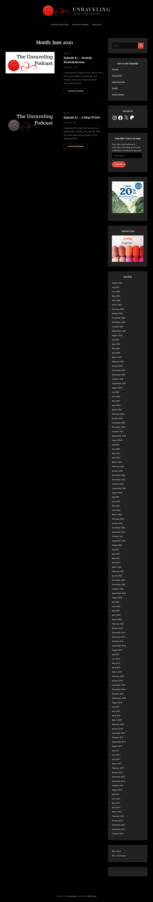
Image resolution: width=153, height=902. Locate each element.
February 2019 (118, 676)
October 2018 (117, 694)
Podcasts (67, 53)
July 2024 (115, 392)
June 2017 (116, 755)
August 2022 (117, 492)
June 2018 (116, 711)
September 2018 (119, 698)
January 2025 (117, 366)
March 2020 (117, 619)
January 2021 (117, 576)
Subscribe (119, 164)
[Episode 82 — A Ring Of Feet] (30, 122)
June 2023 (116, 449)
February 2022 (118, 519)
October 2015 (117, 833)
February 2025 (118, 361)
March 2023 (117, 462)
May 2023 (116, 453)
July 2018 (115, 707)
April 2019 (116, 667)
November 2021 (118, 532)
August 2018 (117, 702)
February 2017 (118, 768)
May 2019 (116, 663)
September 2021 (119, 541)
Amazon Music (118, 94)
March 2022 (117, 514)
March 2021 (117, 567)
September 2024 (119, 383)
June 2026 (116, 291)
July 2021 (115, 549)
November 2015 (118, 829)
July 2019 (115, 654)
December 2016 (118, 777)
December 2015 (118, 825)
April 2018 (116, 715)
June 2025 (116, 344)
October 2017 (117, 737)
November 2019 (118, 637)
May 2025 (116, 348)
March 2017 (117, 763)
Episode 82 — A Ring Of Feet (82, 117)
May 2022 (116, 506)
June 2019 (116, 659)
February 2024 (118, 414)
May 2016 (116, 803)
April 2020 (116, 615)
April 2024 (116, 405)
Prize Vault (97, 25)
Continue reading (78, 91)
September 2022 (119, 488)
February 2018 (118, 724)
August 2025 (117, 335)
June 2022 (116, 501)
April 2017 (116, 759)
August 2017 (117, 746)
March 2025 (117, 357)
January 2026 (117, 313)
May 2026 (116, 296)
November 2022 (118, 479)
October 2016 (117, 785)
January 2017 (117, 772)
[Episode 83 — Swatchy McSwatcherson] (30, 62)
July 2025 (115, 339)
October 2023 (117, 431)
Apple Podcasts (118, 82)
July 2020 (115, 602)
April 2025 (116, 353)
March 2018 (117, 720)
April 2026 (116, 300)
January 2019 (117, 680)
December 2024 (118, 370)
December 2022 (118, 475)
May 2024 (116, 401)
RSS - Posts (116, 851)
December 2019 (118, 632)
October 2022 (117, 484)
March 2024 (117, 409)
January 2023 (117, 471)
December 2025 (118, 318)
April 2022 (116, 510)
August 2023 (117, 440)
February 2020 (118, 624)
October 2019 (117, 641)
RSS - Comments (119, 855)
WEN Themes (91, 896)
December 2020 (118, 580)
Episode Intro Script (60, 25)
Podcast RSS (117, 75)
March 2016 (117, 812)
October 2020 (117, 589)
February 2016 (118, 816)
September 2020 (119, 593)
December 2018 (118, 685)
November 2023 (118, 427)
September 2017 (119, 742)
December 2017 (118, 733)
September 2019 (119, 645)
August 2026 (117, 283)
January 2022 (117, 523)
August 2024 (117, 388)
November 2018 (118, 689)
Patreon (115, 69)
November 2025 (118, 322)
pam (75, 67)
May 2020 (116, 610)
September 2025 (119, 331)
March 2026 (117, 305)
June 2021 (116, 554)
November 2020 (118, 584)
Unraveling (92, 9)
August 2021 (117, 545)
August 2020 (117, 597)
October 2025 (117, 326)
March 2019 (117, 672)
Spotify (115, 88)
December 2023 (118, 423)
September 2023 (119, 436)
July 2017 (115, 750)
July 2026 (115, 287)
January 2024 (117, 418)
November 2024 (118, 374)
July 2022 (115, 497)
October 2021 (117, 536)
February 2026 (118, 309)
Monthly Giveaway (80, 25)
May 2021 (116, 558)
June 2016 (116, 798)
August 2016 (117, 790)
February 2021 (118, 571)
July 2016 (115, 794)
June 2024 (116, 396)
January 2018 (117, 728)
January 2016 (117, 820)
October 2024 (117, 379)
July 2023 (115, 444)
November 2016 (118, 781)
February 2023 (118, 466)
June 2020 (116, 606)
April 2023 (116, 457)
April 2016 (116, 807)
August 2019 (117, 650)
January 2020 (117, 628)
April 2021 (116, 562)
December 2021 (118, 527)
